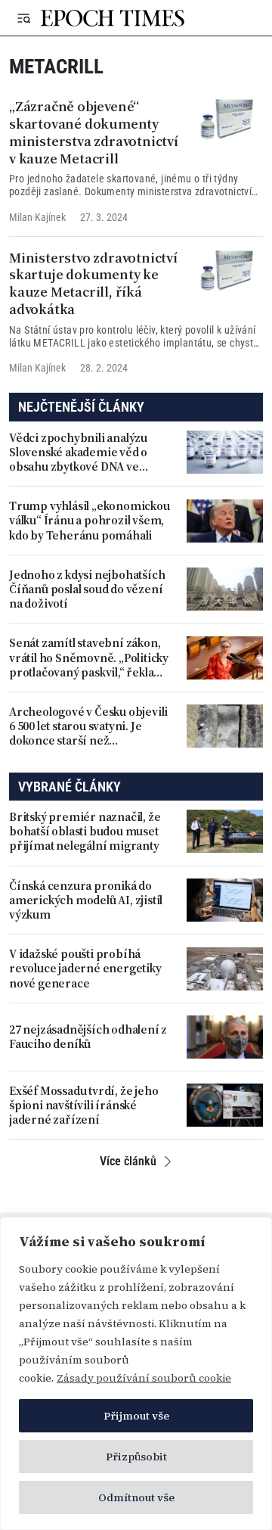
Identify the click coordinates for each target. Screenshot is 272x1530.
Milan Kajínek (37, 217)
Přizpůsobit (136, 1456)
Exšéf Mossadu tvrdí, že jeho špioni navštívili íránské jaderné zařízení (83, 1105)
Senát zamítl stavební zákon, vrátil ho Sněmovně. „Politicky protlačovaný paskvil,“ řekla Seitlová (88, 657)
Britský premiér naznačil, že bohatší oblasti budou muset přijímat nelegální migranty (84, 832)
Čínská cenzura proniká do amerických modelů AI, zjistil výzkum (85, 900)
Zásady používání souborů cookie (144, 1377)
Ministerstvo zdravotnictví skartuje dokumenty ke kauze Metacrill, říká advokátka (93, 283)
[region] (136, 1373)
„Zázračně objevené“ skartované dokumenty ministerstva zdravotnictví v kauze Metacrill (93, 132)
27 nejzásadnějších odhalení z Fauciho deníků (88, 1036)
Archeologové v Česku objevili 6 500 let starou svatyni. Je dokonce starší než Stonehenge (88, 726)
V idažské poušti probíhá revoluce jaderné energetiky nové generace (85, 968)
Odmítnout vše (136, 1497)
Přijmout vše (136, 1415)
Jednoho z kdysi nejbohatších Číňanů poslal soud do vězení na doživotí (87, 589)
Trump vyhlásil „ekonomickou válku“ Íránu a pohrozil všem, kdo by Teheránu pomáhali (89, 521)
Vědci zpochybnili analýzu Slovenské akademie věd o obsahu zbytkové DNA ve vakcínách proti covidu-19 (78, 452)
